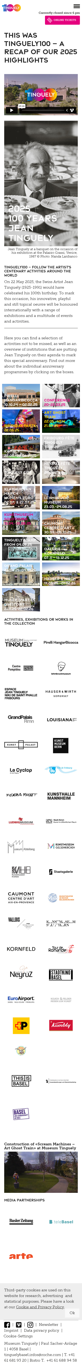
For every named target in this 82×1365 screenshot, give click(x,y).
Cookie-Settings (18, 1336)
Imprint (11, 1330)
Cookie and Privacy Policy (40, 1307)
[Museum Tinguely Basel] (11, 11)
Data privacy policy (41, 1330)
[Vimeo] (19, 1324)
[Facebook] (7, 1324)
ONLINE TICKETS (65, 20)
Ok (72, 1313)
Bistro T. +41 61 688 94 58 (53, 1360)
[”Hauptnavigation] (77, 6)
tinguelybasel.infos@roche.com (33, 1354)
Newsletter (48, 1324)
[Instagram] (30, 1324)
